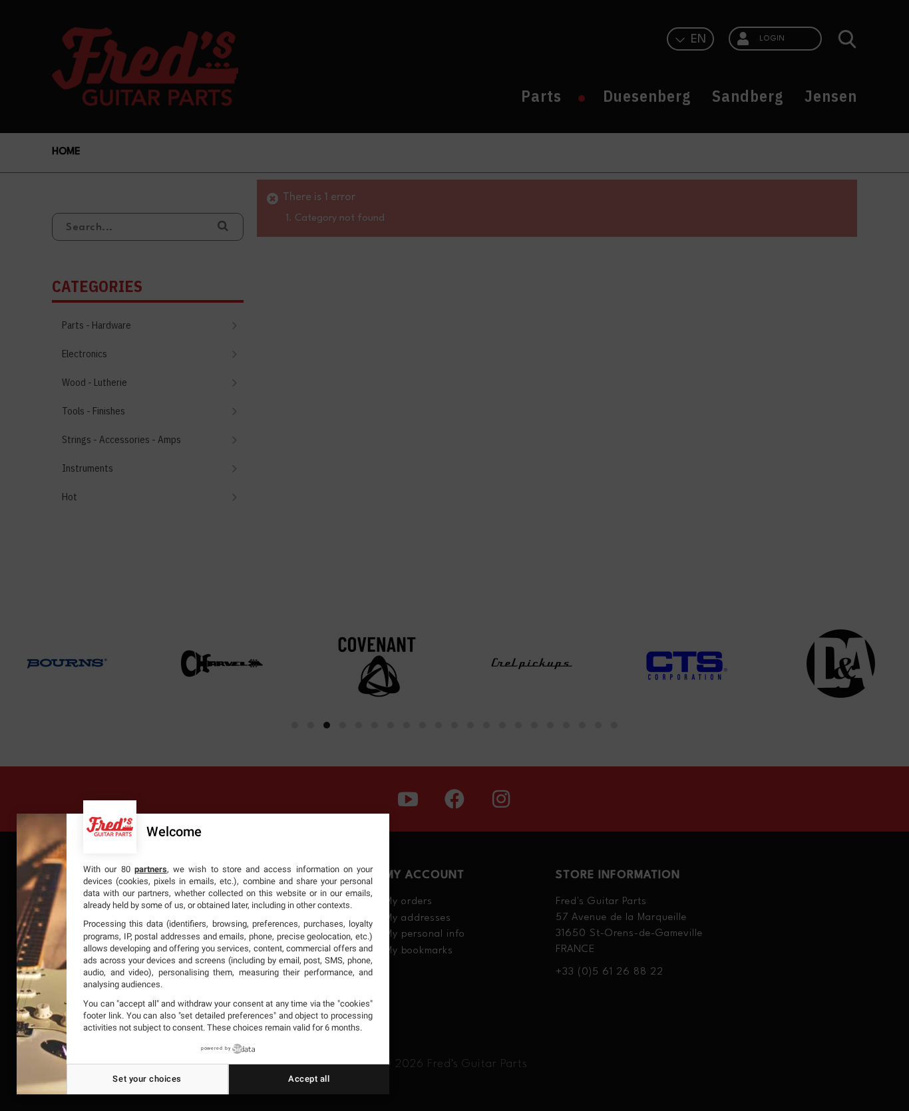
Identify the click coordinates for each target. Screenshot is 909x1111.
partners (150, 869)
